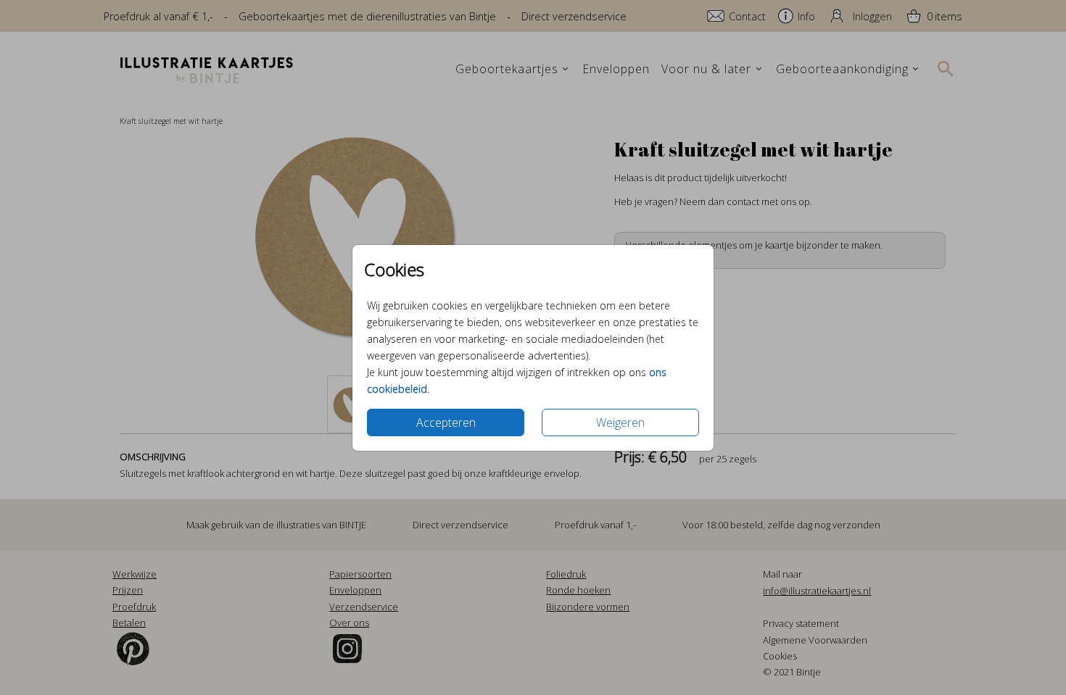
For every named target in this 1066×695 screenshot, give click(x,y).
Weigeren (620, 422)
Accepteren (446, 422)
